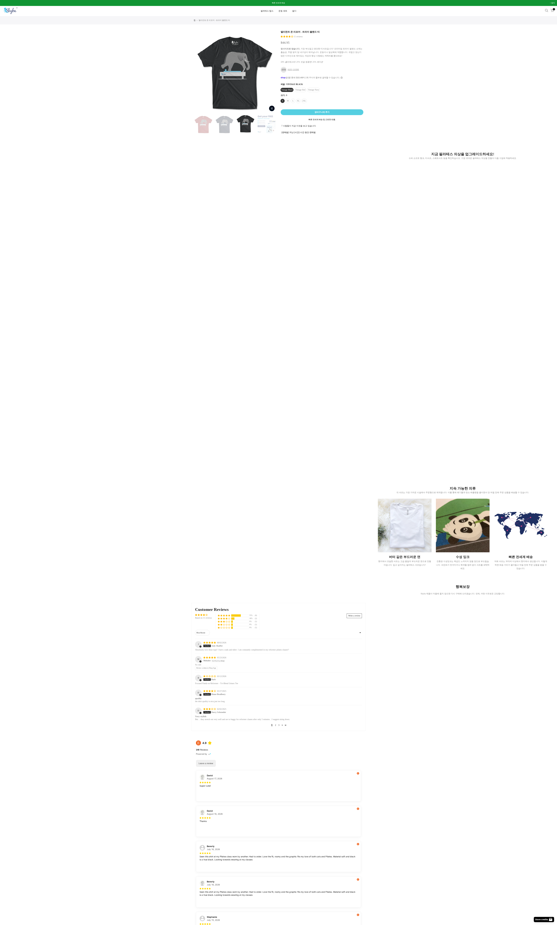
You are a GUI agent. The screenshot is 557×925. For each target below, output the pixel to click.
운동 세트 (282, 11)
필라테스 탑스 (267, 11)
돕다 (294, 11)
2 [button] (275, 725)
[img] (209, 643)
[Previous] (199, 72)
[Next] (271, 72)
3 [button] (278, 725)
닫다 (5, 3)
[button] (287, 37)
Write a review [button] (354, 616)
